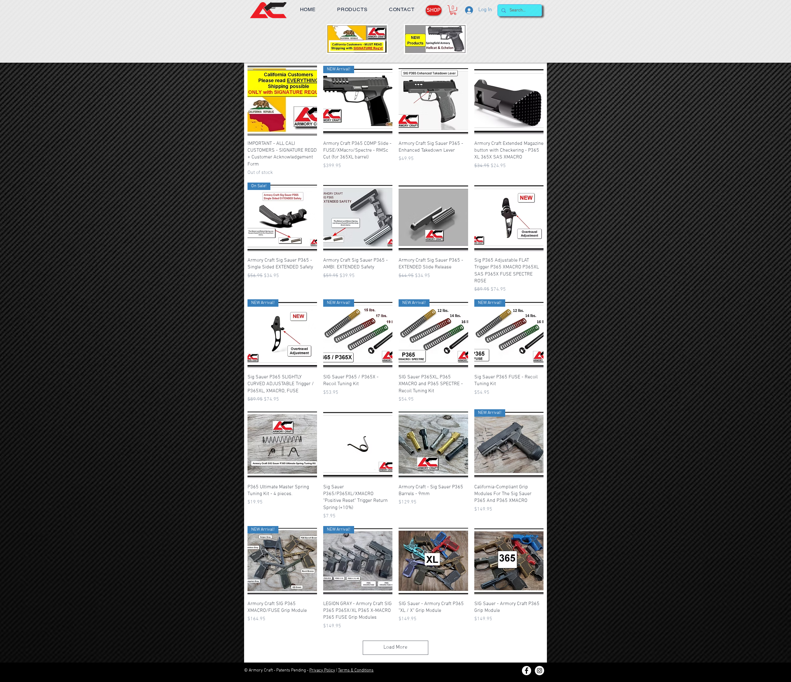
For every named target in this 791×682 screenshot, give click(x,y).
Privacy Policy (322, 670)
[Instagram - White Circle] (539, 670)
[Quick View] (282, 100)
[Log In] (468, 10)
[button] (352, 9)
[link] (453, 10)
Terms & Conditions (356, 670)
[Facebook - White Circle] (526, 670)
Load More (395, 647)
